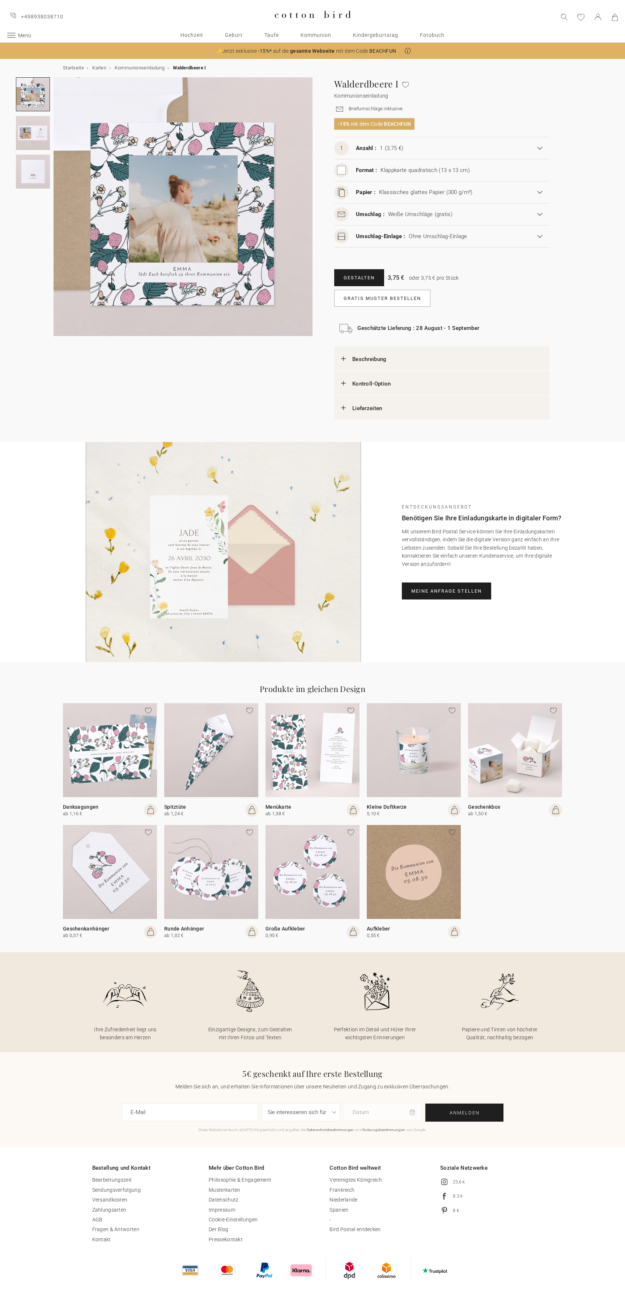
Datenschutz (223, 1200)
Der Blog (218, 1229)
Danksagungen (81, 807)
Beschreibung (369, 359)
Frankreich (341, 1190)
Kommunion (316, 35)
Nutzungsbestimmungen (383, 1130)
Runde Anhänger (184, 929)
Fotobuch (432, 35)
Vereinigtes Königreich (355, 1180)
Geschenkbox (484, 807)
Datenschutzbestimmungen (330, 1130)
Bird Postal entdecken (354, 1229)
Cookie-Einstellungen (233, 1219)
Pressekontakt (226, 1239)
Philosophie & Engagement (240, 1180)
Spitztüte (175, 807)
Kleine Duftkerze (387, 807)
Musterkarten (225, 1190)
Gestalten (359, 277)
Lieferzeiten (367, 408)
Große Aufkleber (285, 929)
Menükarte (278, 807)
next (58, 211)
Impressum (222, 1210)
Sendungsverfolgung (116, 1190)
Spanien (338, 1210)
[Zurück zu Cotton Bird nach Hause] (313, 24)
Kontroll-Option (371, 384)
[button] (407, 50)
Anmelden (465, 1112)
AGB (97, 1219)
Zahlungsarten (109, 1210)
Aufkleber (378, 929)
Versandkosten (110, 1200)
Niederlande (343, 1200)
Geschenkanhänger (86, 929)
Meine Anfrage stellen (446, 591)
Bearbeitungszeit (112, 1180)
